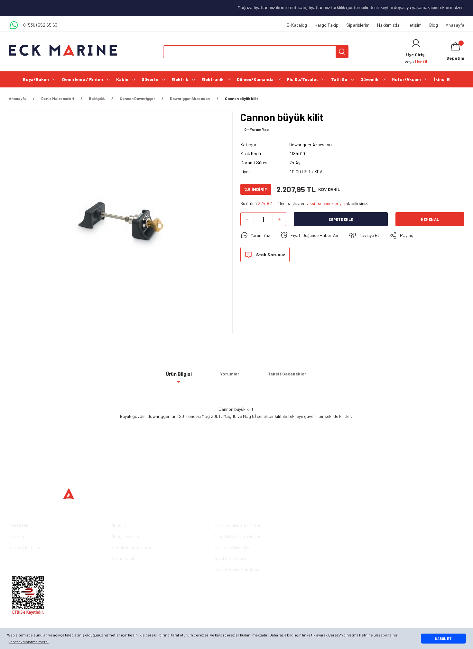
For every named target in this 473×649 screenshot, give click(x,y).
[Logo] (63, 50)
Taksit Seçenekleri (288, 373)
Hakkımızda (388, 25)
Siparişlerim (357, 25)
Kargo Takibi (124, 558)
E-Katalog (297, 25)
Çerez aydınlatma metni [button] (28, 641)
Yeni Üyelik (18, 525)
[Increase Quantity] (279, 219)
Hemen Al (430, 219)
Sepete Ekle (341, 219)
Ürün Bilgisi (179, 374)
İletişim (414, 25)
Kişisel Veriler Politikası (237, 569)
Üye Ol (421, 61)
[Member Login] (416, 43)
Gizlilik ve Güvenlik (232, 547)
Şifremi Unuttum (24, 547)
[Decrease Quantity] (247, 219)
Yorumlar (229, 373)
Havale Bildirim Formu (132, 547)
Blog (433, 25)
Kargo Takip (327, 25)
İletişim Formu (125, 536)
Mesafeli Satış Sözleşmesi (239, 536)
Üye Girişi (17, 536)
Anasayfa (455, 25)
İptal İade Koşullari (233, 558)
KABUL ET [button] (443, 638)
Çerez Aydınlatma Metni (237, 525)
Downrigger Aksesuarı (310, 144)
